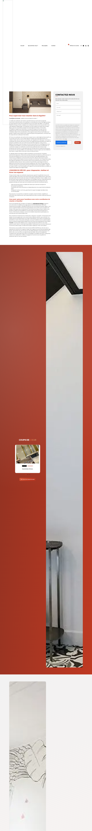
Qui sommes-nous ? (33, 45)
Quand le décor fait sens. (27, 469)
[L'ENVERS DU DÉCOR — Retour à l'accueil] (8, 45)
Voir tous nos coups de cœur (28, 479)
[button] (25, 474)
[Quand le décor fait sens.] (27, 454)
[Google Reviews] (88, 46)
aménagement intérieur (38, 203)
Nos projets (45, 45)
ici (66, 139)
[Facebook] (81, 46)
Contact (53, 45)
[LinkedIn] (86, 46)
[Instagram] (83, 46)
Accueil (22, 45)
